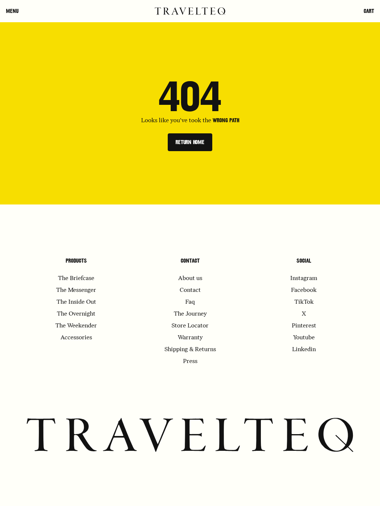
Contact (190, 261)
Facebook (304, 290)
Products (76, 261)
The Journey (190, 314)
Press (190, 361)
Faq (190, 302)
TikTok (304, 302)
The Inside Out (76, 302)
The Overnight (76, 314)
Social (304, 261)
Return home (190, 142)
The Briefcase (76, 279)
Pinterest (304, 326)
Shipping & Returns (190, 350)
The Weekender (76, 326)
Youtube (304, 338)
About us (190, 279)
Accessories (76, 338)
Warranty (190, 338)
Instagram (303, 279)
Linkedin (304, 350)
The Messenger (76, 290)
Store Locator (190, 326)
